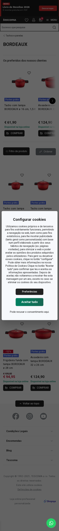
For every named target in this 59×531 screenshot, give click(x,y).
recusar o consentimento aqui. (32, 311)
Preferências (29, 291)
